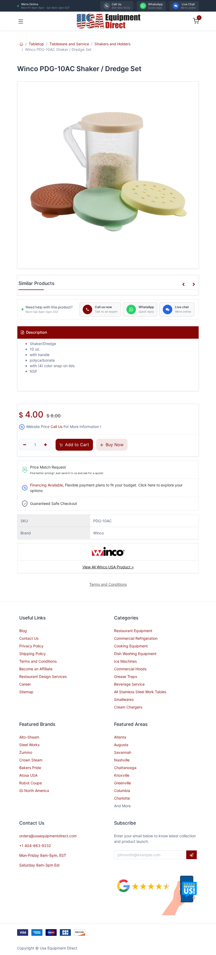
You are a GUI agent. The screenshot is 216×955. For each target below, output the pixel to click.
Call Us (56, 426)
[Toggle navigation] (20, 21)
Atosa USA (28, 775)
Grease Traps (125, 676)
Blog (23, 630)
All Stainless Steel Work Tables (140, 692)
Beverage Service (129, 684)
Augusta (121, 744)
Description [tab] (36, 332)
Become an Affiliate (35, 669)
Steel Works (29, 744)
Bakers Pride (30, 767)
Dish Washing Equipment (135, 653)
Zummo (25, 752)
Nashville (122, 760)
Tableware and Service (69, 44)
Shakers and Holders (112, 44)
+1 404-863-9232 (35, 845)
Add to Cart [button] (76, 444)
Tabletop (36, 44)
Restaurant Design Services (43, 676)
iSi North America (34, 790)
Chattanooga (125, 767)
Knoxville (121, 775)
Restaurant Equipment (133, 630)
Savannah (122, 752)
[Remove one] (25, 445)
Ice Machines (125, 661)
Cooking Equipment (131, 646)
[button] (183, 284)
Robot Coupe (30, 783)
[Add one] (46, 445)
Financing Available (46, 485)
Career (25, 684)
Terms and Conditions (38, 661)
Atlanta (120, 737)
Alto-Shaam (29, 737)
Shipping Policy (32, 653)
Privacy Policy (31, 646)
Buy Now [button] (114, 444)
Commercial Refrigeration (136, 638)
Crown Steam (30, 760)
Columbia (122, 790)
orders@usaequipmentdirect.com (48, 836)
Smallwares (124, 699)
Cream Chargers (128, 707)
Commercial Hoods (130, 669)
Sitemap (26, 692)
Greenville (122, 783)
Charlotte (122, 798)
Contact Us (28, 638)
